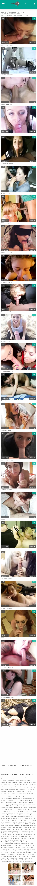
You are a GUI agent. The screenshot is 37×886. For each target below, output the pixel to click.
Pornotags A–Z (13, 765)
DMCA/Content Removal (9, 768)
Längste (26, 15)
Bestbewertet (8, 15)
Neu (2, 15)
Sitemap (3, 765)
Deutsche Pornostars (27, 765)
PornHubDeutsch (18, 3)
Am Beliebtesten (18, 15)
